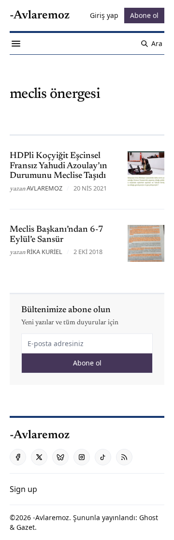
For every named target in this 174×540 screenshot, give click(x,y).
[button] (23, 489)
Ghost (148, 517)
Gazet (25, 527)
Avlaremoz (44, 188)
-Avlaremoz (51, 517)
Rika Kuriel (44, 251)
